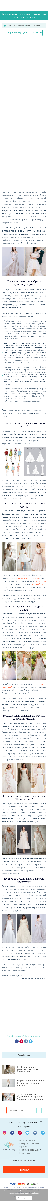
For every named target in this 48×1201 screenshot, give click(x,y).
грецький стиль (38, 584)
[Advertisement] (24, 166)
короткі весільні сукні (28, 578)
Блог (9, 26)
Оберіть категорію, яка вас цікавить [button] (23, 32)
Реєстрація (24, 1169)
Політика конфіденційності (30, 1149)
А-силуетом (41, 581)
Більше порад (16, 1110)
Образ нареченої (18, 26)
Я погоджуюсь (24, 1198)
